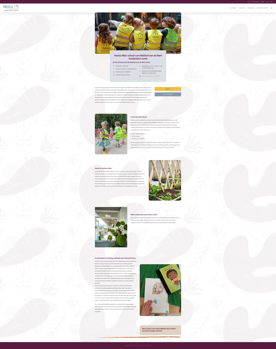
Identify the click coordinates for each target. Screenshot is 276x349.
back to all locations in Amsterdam (151, 76)
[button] (96, 227)
